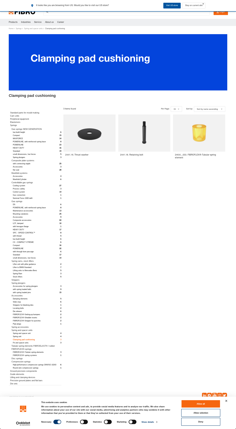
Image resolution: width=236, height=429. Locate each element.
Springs (19, 28)
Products (13, 22)
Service (38, 22)
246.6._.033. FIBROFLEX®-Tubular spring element (195, 156)
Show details (147, 422)
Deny (200, 422)
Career (60, 22)
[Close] (203, 4)
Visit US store (172, 6)
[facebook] (209, 396)
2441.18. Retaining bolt (131, 155)
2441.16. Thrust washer (76, 155)
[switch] (84, 422)
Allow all (201, 404)
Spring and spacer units (33, 28)
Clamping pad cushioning (55, 28)
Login (222, 12)
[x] (224, 396)
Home (11, 28)
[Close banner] (226, 401)
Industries (26, 22)
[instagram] (219, 396)
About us (49, 22)
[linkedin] (204, 396)
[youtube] (214, 396)
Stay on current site (194, 6)
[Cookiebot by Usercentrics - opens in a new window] (23, 424)
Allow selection (201, 413)
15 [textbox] (175, 109)
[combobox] (176, 109)
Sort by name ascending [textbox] (207, 109)
